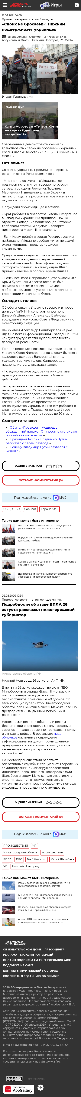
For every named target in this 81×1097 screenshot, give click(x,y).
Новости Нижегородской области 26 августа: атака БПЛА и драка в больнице (45, 908)
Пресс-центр (54, 949)
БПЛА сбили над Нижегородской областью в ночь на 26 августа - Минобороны (45, 896)
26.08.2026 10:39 (12, 595)
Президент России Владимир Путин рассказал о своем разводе (36, 441)
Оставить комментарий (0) (41, 480)
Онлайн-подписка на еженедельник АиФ (37, 960)
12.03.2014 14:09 (12, 15)
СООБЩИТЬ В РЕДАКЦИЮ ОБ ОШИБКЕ (31, 976)
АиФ (32, 96)
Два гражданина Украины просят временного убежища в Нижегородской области (45, 575)
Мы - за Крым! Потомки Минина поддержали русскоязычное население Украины (44, 527)
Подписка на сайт (18, 965)
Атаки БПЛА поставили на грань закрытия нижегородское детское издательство (43, 920)
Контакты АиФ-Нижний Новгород (30, 970)
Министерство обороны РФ (21, 673)
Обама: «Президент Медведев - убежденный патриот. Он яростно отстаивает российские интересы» (41, 431)
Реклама (10, 954)
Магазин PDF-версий (36, 954)
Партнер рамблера (35, 1079)
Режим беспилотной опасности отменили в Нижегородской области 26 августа (44, 884)
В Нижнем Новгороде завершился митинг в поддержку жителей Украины (44, 551)
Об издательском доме (22, 949)
